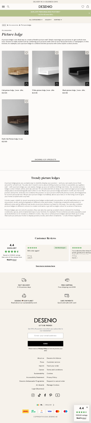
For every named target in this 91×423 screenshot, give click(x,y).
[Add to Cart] (27, 84)
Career (41, 370)
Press (42, 362)
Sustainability (39, 373)
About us (41, 358)
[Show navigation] (3, 6)
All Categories (35, 20)
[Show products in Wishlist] (82, 6)
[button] (81, 413)
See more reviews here (45, 266)
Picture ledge (26, 25)
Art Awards (40, 385)
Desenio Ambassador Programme (32, 381)
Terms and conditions (55, 370)
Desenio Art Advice (54, 358)
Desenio (52, 417)
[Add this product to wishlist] (27, 52)
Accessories (14, 25)
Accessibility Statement (35, 377)
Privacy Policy (42, 349)
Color (47, 20)
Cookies (50, 373)
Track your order (53, 366)
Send (45, 344)
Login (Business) (38, 389)
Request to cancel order (56, 381)
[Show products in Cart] (87, 6)
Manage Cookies (53, 385)
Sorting (57, 20)
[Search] (8, 6)
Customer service (53, 362)
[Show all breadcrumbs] (4, 25)
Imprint (41, 366)
